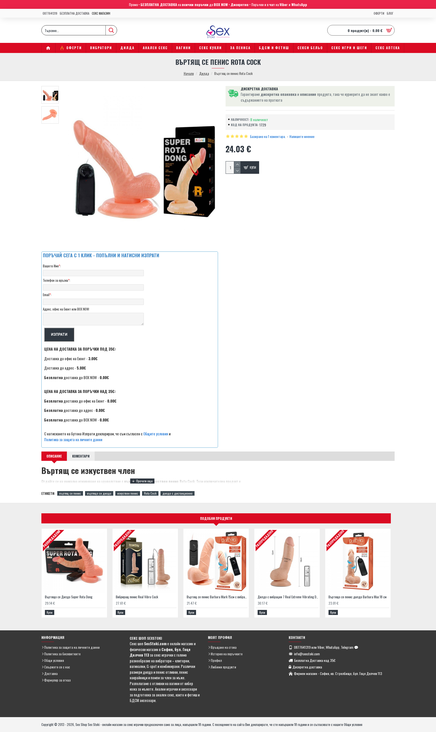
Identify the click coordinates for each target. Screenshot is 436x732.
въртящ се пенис (70, 493)
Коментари (81, 456)
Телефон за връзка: (56, 280)
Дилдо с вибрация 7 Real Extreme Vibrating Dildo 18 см (288, 597)
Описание (54, 456)
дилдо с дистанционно (177, 493)
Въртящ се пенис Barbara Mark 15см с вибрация (217, 597)
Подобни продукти (216, 518)
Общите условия (155, 433)
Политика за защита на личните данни (73, 439)
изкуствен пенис (127, 493)
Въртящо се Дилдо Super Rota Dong (68, 597)
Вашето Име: (52, 265)
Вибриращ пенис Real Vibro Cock (137, 597)
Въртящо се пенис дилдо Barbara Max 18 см (358, 597)
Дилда (204, 73)
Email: (47, 294)
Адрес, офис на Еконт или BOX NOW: (66, 309)
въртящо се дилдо (99, 493)
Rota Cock (150, 493)
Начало (189, 73)
